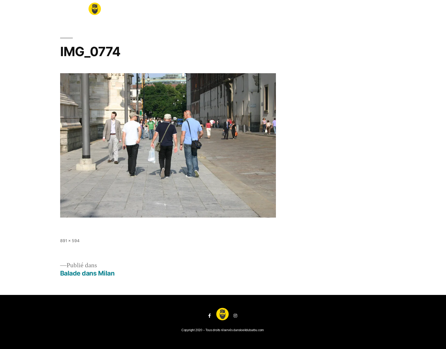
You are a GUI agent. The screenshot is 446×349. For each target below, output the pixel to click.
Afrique (209, 10)
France (121, 10)
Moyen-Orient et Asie (251, 10)
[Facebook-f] (210, 316)
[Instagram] (235, 316)
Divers (292, 10)
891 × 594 (69, 240)
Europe (148, 10)
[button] (354, 8)
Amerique (178, 10)
